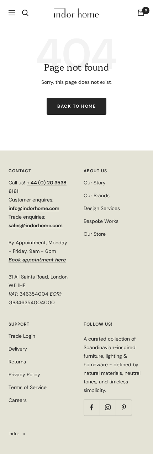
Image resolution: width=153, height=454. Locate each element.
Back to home (76, 106)
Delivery (18, 349)
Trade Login (22, 336)
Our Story (95, 182)
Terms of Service (28, 387)
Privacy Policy (24, 374)
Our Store (95, 234)
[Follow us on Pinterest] (124, 407)
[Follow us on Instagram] (108, 407)
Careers (18, 400)
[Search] (25, 13)
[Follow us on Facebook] (92, 407)
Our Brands (97, 195)
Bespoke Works (101, 221)
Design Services (102, 208)
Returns (17, 361)
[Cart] (140, 13)
